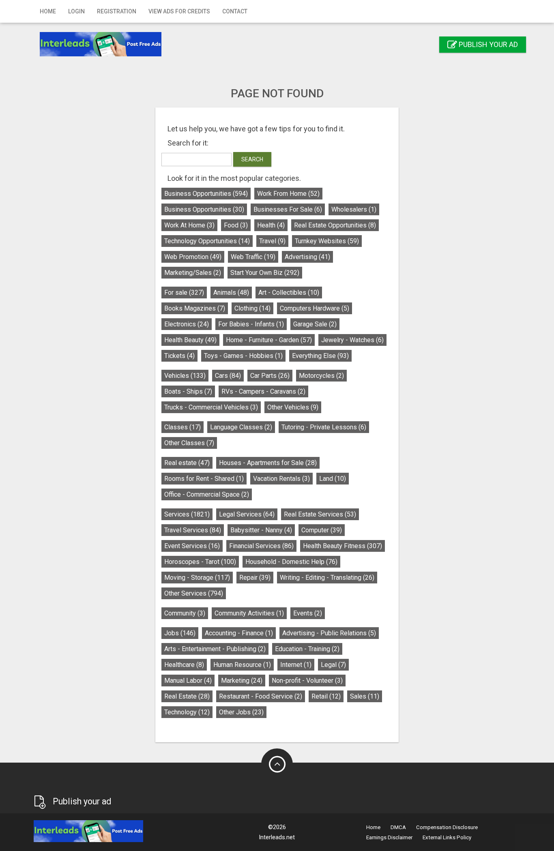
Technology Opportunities (207, 241)
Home (48, 11)
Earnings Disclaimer (389, 837)
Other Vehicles (292, 407)
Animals (231, 292)
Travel (272, 241)
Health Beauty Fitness (342, 546)
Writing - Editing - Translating (327, 577)
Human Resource (242, 665)
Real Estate (187, 696)
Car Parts (270, 375)
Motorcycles (321, 375)
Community (184, 613)
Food (236, 225)
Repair (255, 577)
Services (187, 514)
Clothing (252, 308)
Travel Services (192, 530)
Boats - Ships (188, 391)
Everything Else (320, 356)
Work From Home (288, 193)
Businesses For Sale (287, 209)
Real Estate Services (320, 514)
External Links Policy (447, 837)
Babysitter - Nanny (261, 530)
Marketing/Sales (192, 273)
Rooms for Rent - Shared (204, 478)
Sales (364, 696)
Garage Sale (315, 324)
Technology (187, 712)
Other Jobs (241, 712)
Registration (116, 11)
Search (252, 159)
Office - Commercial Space (206, 494)
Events (307, 613)
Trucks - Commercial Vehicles (211, 407)
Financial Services (261, 546)
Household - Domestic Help (291, 562)
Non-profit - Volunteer (307, 680)
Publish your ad (487, 44)
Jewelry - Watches (352, 340)
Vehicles (185, 375)
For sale (184, 292)
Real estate (187, 463)
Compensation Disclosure (447, 827)
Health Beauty (190, 340)
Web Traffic (253, 257)
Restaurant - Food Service (260, 696)
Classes (182, 427)
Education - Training (307, 649)
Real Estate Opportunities (335, 225)
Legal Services (247, 514)
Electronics (186, 324)
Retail (326, 696)
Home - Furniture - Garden (269, 340)
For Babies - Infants (251, 324)
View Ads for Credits (179, 11)
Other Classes (189, 443)
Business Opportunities (206, 193)
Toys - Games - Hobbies (243, 356)
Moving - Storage (197, 577)
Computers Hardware (314, 308)
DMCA (398, 827)
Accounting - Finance (239, 633)
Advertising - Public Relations (329, 633)
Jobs (179, 633)
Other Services (193, 593)
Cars (228, 375)
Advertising (307, 257)
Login (76, 11)
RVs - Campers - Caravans (263, 391)
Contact (234, 11)
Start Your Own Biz (264, 273)
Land (332, 478)
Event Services (192, 546)
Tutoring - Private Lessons (323, 427)
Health (271, 225)
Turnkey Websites (327, 241)
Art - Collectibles (288, 292)
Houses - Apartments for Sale (268, 463)
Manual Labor (188, 680)
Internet (295, 665)
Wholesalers (353, 209)
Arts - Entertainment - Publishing (215, 649)
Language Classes (241, 427)
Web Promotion (192, 257)
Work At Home (189, 225)
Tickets (179, 356)
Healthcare (184, 665)
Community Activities (249, 613)
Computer (321, 530)
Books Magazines (194, 308)
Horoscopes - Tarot (200, 562)
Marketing (241, 680)
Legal (333, 665)
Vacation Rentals (281, 478)
